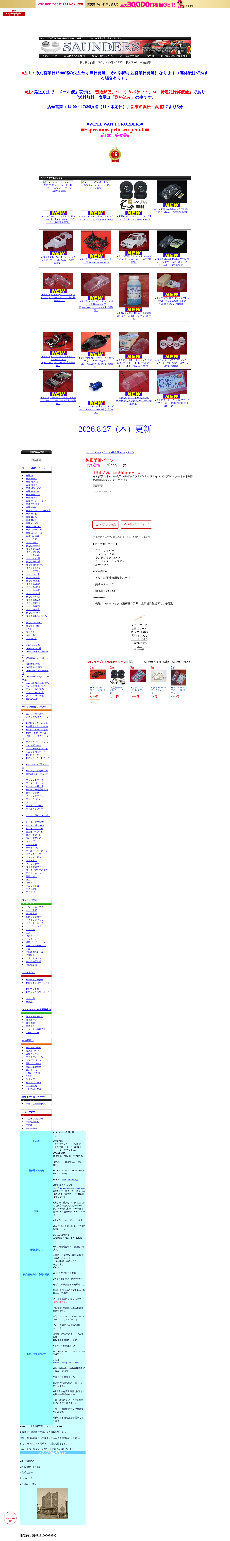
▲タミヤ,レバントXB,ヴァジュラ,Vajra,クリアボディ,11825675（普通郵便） (134, 400)
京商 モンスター (34, 504)
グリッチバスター (34, 958)
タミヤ (130, 452)
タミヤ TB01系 (33, 596)
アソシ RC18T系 (35, 692)
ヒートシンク (32, 793)
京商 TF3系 (31, 517)
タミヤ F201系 (33, 558)
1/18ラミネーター (34, 979)
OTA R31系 (31, 638)
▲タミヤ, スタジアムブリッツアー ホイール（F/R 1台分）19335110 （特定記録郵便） (172, 363)
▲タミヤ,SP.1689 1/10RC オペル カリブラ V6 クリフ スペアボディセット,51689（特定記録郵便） (171, 262)
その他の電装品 (33, 961)
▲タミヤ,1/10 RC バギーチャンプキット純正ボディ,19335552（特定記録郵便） (58, 260)
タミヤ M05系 (33, 580)
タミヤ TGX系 (33, 609)
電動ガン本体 (32, 1054)
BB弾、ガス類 (33, 1073)
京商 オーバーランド (36, 501)
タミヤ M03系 (33, 574)
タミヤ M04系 (33, 577)
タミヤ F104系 (33, 555)
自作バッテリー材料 (36, 945)
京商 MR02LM (33, 494)
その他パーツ (32, 892)
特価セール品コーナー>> (34, 1096)
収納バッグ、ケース (36, 942)
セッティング (32, 939)
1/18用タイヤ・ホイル (37, 723)
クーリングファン (34, 796)
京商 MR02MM (33, 488)
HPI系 (28, 629)
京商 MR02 (31, 485)
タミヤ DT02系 (33, 549)
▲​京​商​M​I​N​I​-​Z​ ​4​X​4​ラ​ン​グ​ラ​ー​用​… (118, 690)
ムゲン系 (30, 635)
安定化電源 (31, 913)
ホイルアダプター (34, 808)
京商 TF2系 (31, 513)
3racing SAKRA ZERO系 (37, 683)
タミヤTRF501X (34, 622)
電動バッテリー (33, 1066)
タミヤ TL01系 (33, 612)
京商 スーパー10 (34, 533)
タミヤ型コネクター (36, 867)
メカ (28, 948)
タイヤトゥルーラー (36, 923)
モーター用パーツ (34, 783)
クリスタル (31, 860)
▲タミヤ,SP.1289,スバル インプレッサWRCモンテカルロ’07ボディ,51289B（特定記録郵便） (171, 301)
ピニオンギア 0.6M (35, 825)
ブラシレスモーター (36, 780)
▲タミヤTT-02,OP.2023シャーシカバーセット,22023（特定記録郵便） (172, 210)
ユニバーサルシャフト (37, 748)
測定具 (29, 936)
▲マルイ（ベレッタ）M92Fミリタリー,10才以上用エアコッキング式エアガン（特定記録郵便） (58, 219)
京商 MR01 (31, 478)
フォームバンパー (34, 799)
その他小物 (31, 964)
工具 (28, 932)
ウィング (30, 841)
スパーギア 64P (33, 838)
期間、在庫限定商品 (36, 1103)
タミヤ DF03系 (33, 545)
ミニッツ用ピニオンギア (38, 815)
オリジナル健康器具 (36, 1029)
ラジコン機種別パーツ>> (34, 468)
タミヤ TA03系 (33, 587)
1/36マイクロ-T (33, 989)
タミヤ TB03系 (33, 603)
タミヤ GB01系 (33, 568)
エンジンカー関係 (34, 714)
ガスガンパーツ (33, 1060)
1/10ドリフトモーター (37, 770)
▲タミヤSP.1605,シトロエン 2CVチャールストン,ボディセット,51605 (96, 218)
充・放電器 (31, 910)
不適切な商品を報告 (140, 537)
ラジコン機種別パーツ (114, 452)
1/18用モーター (33, 755)
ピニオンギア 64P (34, 831)
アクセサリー (32, 1032)
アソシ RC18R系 (35, 695)
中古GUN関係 (32, 1122)
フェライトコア (33, 886)
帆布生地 (30, 1023)
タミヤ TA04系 (33, 590)
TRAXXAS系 (32, 699)
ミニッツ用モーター (36, 752)
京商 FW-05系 (32, 536)
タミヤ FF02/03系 (34, 565)
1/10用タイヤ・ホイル (37, 729)
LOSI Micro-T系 (33, 648)
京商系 (29, 1001)
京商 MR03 (31, 497)
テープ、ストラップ (36, 926)
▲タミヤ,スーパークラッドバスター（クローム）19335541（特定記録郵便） (58, 400)
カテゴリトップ (93, 452)
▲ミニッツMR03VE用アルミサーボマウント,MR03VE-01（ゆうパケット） (96, 409)
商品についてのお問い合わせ (110, 537)
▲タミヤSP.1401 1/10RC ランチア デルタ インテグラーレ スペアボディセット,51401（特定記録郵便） (134, 363)
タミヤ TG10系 (33, 606)
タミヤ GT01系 (33, 571)
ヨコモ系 (30, 632)
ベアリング (31, 802)
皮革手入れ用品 (33, 1026)
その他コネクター (34, 873)
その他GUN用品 (33, 1089)
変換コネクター (33, 916)
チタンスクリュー (34, 857)
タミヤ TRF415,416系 (36, 616)
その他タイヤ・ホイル (37, 742)
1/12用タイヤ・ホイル (37, 726)
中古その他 (31, 1128)
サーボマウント (33, 847)
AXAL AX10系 (33, 645)
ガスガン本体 (32, 1050)
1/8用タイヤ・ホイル (36, 733)
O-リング (30, 1079)
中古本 (29, 1125)
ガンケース (31, 1070)
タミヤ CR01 (32, 539)
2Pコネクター (32, 863)
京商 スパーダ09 (34, 529)
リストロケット (33, 1082)
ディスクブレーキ (34, 805)
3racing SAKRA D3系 (36, 686)
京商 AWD (31, 507)
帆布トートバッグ (34, 1016)
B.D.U (28, 1076)
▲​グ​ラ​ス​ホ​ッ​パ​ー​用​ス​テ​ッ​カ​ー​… (137, 690)
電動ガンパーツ (33, 1063)
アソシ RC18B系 (35, 689)
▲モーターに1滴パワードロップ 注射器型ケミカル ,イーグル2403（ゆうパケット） (139, 636)
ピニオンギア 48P (34, 828)
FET (28, 879)
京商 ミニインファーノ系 (38, 510)
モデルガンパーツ (34, 1057)
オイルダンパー (33, 745)
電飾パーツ (31, 876)
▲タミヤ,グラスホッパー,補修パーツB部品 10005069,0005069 (96, 261)
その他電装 (31, 889)
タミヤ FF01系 (33, 561)
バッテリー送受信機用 (37, 789)
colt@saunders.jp (70, 1179)
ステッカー (31, 844)
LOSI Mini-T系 (33, 664)
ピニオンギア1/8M (35, 822)
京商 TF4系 (31, 520)
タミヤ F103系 (33, 552)
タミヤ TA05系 (33, 593)
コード (29, 882)
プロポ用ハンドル (34, 952)
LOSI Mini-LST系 (34, 667)
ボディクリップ (33, 854)
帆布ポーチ (31, 1019)
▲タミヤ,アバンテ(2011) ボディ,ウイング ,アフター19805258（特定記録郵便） (58, 297)
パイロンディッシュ (36, 920)
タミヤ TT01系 (33, 625)
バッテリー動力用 (34, 786)
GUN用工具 (31, 1085)
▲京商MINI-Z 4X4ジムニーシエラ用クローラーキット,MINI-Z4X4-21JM (134, 218)
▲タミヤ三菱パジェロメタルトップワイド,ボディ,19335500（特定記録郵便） (133, 259)
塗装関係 (30, 955)
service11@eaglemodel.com (66, 1362)
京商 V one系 (32, 523)
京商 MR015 (32, 482)
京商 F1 (29, 475)
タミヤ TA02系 (33, 584)
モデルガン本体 (33, 1047)
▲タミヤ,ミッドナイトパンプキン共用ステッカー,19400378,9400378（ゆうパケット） (172, 403)
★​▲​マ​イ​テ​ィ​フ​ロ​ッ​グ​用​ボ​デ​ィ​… (178, 690)
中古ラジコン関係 (34, 1118)
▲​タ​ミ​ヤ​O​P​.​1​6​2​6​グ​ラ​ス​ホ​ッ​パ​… (158, 690)
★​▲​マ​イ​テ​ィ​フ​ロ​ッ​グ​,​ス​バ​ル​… (97, 690)
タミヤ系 (30, 998)
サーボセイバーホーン (37, 851)
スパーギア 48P (33, 835)
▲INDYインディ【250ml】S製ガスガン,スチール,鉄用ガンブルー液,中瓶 (134, 316)
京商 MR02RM (33, 491)
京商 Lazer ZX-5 (33, 526)
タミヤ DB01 (32, 542)
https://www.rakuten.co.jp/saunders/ (69, 1188)
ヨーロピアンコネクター (38, 870)
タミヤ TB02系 (33, 600)
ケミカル (30, 929)
